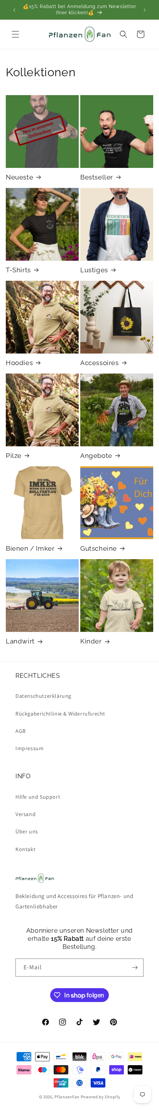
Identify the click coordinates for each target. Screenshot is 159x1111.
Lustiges (94, 270)
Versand (25, 814)
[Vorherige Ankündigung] (14, 10)
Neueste (19, 177)
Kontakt (25, 849)
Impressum (29, 748)
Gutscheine (98, 548)
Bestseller (96, 177)
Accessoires (99, 363)
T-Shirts (18, 270)
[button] (15, 34)
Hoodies (19, 363)
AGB (20, 730)
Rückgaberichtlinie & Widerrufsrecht (60, 713)
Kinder (91, 641)
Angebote (96, 455)
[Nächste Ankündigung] (144, 10)
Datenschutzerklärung (43, 695)
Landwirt (20, 641)
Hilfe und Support (37, 796)
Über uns (26, 831)
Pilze (14, 455)
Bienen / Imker (30, 548)
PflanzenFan (67, 1096)
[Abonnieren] (134, 968)
